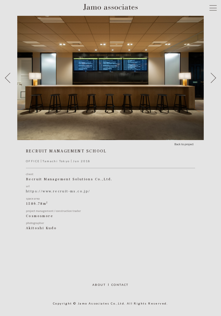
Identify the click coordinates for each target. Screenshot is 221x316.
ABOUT (99, 284)
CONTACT (120, 284)
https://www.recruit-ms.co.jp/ (58, 191)
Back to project (184, 144)
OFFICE (33, 161)
